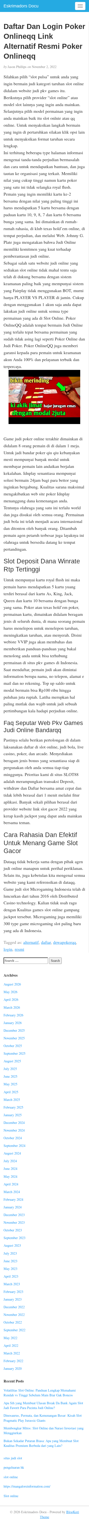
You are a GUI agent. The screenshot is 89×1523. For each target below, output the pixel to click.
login (8, 949)
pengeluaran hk (14, 1467)
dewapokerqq (64, 942)
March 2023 (12, 1284)
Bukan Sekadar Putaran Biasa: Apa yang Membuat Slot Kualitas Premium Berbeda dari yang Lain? (41, 1443)
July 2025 (10, 1068)
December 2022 (14, 1307)
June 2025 (10, 1076)
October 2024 (13, 1138)
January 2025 (13, 1115)
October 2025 (13, 1045)
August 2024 (12, 1153)
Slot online (11, 1496)
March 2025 (12, 1099)
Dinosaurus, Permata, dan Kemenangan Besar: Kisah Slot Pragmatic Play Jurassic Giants (43, 1418)
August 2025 (12, 1061)
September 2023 (14, 1237)
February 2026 (13, 1015)
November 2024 (14, 1130)
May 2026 (10, 992)
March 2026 (12, 1007)
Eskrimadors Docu (21, 6)
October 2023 (13, 1230)
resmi (19, 949)
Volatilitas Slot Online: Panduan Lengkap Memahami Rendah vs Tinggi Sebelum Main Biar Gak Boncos (40, 1393)
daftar (46, 942)
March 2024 (12, 1191)
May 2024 (10, 1176)
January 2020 (13, 1368)
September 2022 (14, 1330)
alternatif (31, 942)
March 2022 (12, 1353)
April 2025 (11, 1092)
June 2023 (10, 1261)
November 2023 (14, 1222)
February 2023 (13, 1291)
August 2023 (12, 1245)
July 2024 (10, 1161)
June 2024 (10, 1168)
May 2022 (10, 1338)
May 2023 (10, 1268)
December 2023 (14, 1214)
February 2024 (13, 1199)
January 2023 (13, 1299)
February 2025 (13, 1107)
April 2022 (11, 1345)
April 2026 (11, 999)
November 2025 (14, 1038)
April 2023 (11, 1276)
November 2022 (14, 1314)
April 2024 (11, 1184)
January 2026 (13, 1022)
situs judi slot (13, 1458)
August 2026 (12, 984)
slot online (11, 1477)
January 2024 (13, 1207)
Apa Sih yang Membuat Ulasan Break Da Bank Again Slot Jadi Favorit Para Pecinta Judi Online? (43, 1405)
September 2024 (14, 1145)
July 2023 (10, 1253)
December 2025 (14, 1030)
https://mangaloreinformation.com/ (27, 1486)
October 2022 (13, 1322)
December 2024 (14, 1122)
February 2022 (13, 1361)
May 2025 (10, 1084)
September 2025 (14, 1053)
